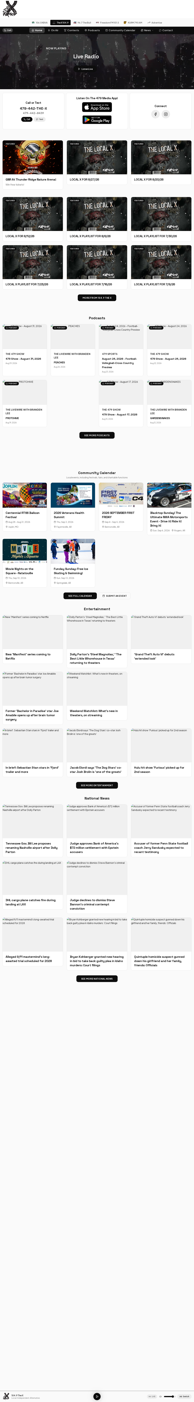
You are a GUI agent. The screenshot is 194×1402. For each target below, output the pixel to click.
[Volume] (160, 1396)
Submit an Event (116, 595)
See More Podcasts (97, 435)
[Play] (97, 1396)
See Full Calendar (80, 595)
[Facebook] (155, 114)
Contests (73, 30)
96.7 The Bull (84, 22)
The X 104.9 (63, 22)
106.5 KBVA (42, 22)
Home (38, 30)
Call (28, 119)
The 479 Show (15, 353)
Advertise (157, 22)
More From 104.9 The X (97, 297)
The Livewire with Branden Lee (72, 355)
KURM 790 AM (135, 22)
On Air (55, 30)
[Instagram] (166, 114)
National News (97, 798)
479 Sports (109, 353)
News (147, 30)
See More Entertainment (97, 785)
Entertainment (97, 609)
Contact (167, 30)
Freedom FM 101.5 (109, 22)
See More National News (97, 978)
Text (41, 119)
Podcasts (94, 30)
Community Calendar (122, 30)
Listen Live (87, 69)
